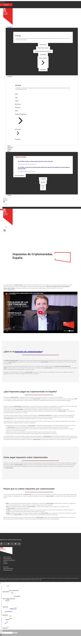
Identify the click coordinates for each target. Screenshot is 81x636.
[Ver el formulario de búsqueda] (1, 208)
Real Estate (5, 615)
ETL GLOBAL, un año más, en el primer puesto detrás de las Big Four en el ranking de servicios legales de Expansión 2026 (44, 167)
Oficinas (9, 149)
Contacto (6, 4)
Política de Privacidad (8, 568)
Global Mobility (6, 619)
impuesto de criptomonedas (28, 351)
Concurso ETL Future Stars (9, 598)
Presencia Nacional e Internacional (11, 590)
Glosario (5, 561)
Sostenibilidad (6, 591)
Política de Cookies (7, 570)
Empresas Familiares (7, 611)
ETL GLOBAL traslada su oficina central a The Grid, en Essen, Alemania (35, 161)
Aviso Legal (6, 566)
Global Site (2, 1)
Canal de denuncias (7, 558)
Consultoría (5, 606)
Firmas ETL (10, 147)
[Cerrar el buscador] (1, 631)
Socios (9, 145)
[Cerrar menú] (0, 583)
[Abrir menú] (4, 230)
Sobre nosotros (7, 557)
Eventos (9, 195)
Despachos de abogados (9, 560)
